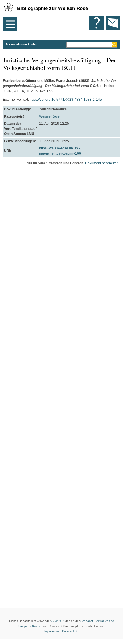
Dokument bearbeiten (102, 163)
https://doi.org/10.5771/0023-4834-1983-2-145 (66, 100)
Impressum (51, 631)
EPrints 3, (57, 620)
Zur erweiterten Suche (21, 44)
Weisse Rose (49, 116)
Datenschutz (70, 631)
